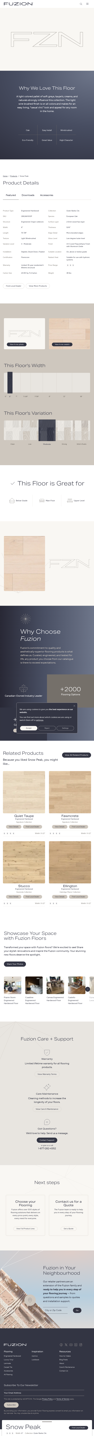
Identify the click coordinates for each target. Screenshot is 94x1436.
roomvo (35, 1356)
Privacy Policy (47, 1399)
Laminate (7, 1363)
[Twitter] (66, 1344)
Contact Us (63, 1371)
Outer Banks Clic (72, 211)
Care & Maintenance (67, 1367)
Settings (65, 728)
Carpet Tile (8, 1367)
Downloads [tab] (28, 195)
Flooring (8, 1351)
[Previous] (10, 989)
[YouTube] (71, 1344)
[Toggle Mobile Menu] (87, 4)
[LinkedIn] (76, 1344)
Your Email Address (12, 1393)
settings (39, 720)
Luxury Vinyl (8, 1360)
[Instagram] (80, 1344)
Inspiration (37, 1351)
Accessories (8, 1371)
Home (5, 176)
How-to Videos (65, 1356)
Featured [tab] (11, 195)
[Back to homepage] (18, 4)
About (61, 1363)
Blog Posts (63, 1360)
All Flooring (8, 1374)
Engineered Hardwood (12, 1356)
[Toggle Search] (81, 4)
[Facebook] (61, 1344)
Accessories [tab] (46, 195)
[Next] (87, 989)
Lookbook (35, 1360)
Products (13, 176)
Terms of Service (62, 1399)
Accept (28, 728)
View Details (13, 827)
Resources (65, 1351)
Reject (47, 728)
